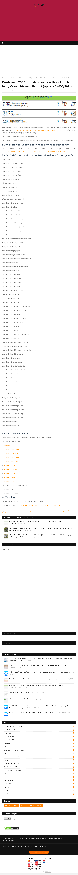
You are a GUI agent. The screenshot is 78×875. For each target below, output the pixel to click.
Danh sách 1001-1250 (10, 461)
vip (3, 512)
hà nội (16, 805)
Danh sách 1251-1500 (10, 465)
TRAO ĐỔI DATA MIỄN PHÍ (39, 852)
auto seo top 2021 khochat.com (39, 750)
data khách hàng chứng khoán (43, 511)
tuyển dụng (39, 783)
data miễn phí (39, 740)
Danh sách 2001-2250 (10, 477)
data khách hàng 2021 (39, 763)
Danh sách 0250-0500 (11, 449)
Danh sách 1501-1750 (10, 469)
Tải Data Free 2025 (8, 840)
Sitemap (20, 838)
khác (39, 753)
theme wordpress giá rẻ (39, 770)
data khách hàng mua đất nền (63, 511)
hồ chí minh (24, 805)
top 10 (39, 790)
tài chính (39, 746)
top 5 (39, 794)
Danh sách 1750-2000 (10, 473)
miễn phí (39, 743)
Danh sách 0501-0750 (10, 453)
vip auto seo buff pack (39, 767)
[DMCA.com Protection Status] (11, 829)
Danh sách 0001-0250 (11, 446)
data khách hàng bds (27, 511)
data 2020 (39, 733)
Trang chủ (5, 78)
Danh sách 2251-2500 (10, 481)
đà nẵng (39, 805)
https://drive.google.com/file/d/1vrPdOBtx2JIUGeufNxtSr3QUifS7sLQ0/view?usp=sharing (33, 151)
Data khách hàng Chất (40, 846)
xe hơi (39, 760)
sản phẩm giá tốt (39, 730)
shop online (39, 780)
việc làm (39, 787)
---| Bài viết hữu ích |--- (9, 838)
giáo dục (39, 777)
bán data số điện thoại (13, 511)
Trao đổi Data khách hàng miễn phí (36, 838)
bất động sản (39, 736)
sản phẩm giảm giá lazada (39, 726)
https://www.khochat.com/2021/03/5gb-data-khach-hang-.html (37, 130)
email (39, 773)
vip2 (10, 78)
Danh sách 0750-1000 (11, 457)
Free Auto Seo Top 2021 (56, 838)
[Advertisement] (39, 24)
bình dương (8, 805)
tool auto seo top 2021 (39, 757)
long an (32, 805)
